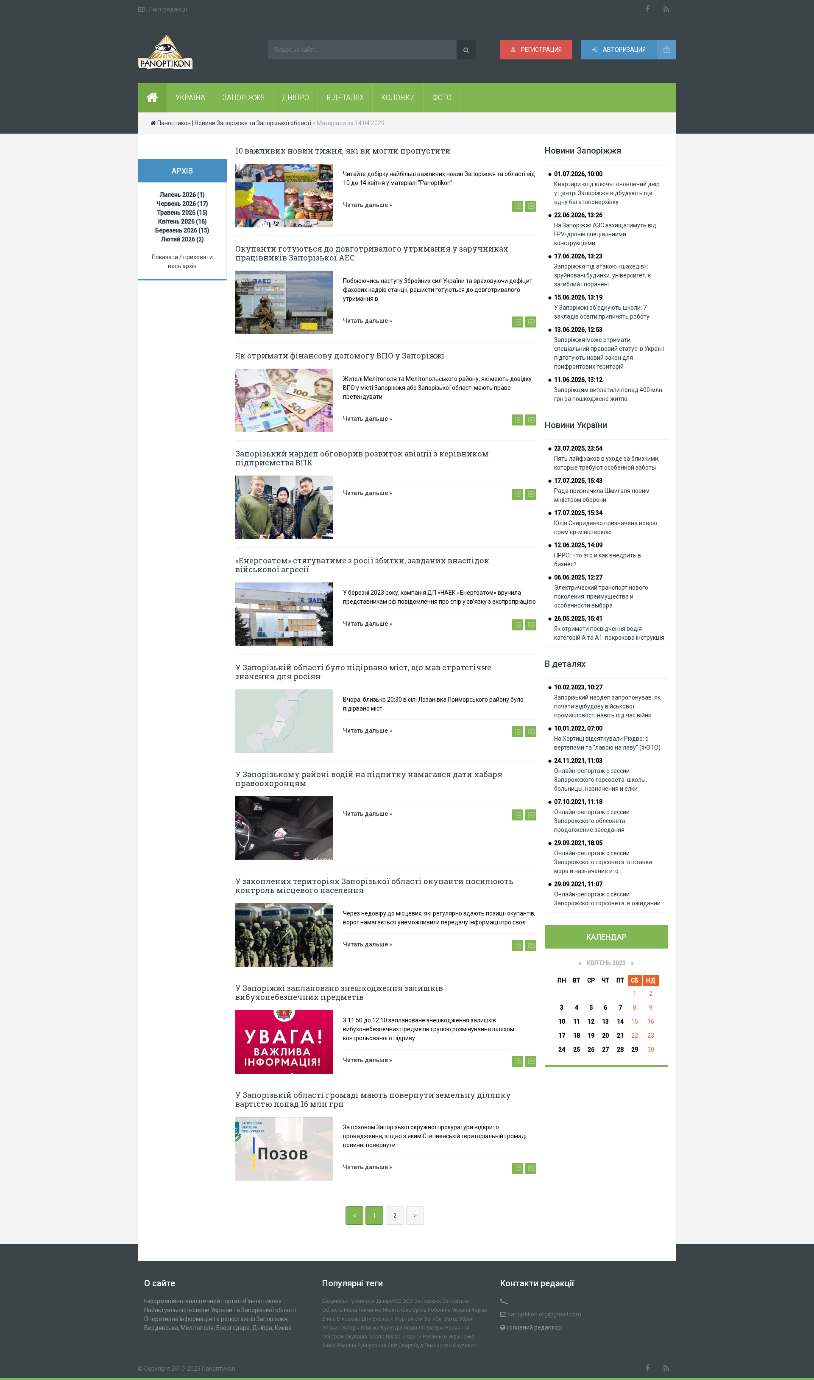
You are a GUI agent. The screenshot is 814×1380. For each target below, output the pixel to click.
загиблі (433, 1319)
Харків (479, 1310)
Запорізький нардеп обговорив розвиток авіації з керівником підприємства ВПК (362, 457)
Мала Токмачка (363, 1310)
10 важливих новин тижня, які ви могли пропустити (343, 151)
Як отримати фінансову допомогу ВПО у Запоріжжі (340, 355)
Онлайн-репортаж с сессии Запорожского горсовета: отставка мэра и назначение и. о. (603, 862)
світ (392, 1346)
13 (605, 1021)
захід (450, 1319)
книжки (370, 1328)
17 (561, 1035)
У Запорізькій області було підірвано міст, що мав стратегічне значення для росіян (363, 671)
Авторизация (624, 49)
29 (634, 1049)
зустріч (351, 1328)
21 (620, 1035)
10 (561, 1021)
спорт (406, 1346)
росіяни (346, 1346)
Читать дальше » (367, 205)
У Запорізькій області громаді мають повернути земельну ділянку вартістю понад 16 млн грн (373, 1099)
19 (591, 1035)
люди (410, 1328)
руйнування (371, 1346)
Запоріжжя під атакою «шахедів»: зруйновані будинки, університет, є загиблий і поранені (602, 275)
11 (576, 1021)
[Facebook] (647, 9)
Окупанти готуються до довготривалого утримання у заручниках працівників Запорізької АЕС (371, 253)
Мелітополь (397, 1310)
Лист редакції (167, 9)
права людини (403, 1337)
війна (329, 1319)
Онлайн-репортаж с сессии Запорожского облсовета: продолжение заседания (592, 821)
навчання (457, 1328)
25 (576, 1049)
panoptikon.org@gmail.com (544, 1314)
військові (348, 1319)
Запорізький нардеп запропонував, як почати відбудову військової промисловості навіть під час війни (607, 706)
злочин (331, 1328)
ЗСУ (408, 1301)
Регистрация (541, 49)
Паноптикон (218, 1368)
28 (620, 1049)
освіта (376, 1337)
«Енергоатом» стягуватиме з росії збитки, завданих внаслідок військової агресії (362, 564)
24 (561, 1049)
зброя (466, 1319)
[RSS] (666, 9)
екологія (383, 1319)
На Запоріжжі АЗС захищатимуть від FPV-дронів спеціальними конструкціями (605, 234)
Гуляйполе (362, 1301)
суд (418, 1346)
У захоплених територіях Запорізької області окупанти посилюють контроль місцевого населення (374, 885)
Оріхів (419, 1310)
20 (605, 1035)
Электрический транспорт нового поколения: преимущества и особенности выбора (601, 596)
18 (576, 1035)
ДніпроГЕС (388, 1301)
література (431, 1328)
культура (391, 1328)
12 (591, 1021)
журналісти (409, 1319)
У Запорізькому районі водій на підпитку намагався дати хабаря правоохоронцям (368, 778)
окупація (356, 1337)
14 (620, 1021)
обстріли (333, 1337)
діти (366, 1319)
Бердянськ (335, 1301)
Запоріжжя (427, 1301)
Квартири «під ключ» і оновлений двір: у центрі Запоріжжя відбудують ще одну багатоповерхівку (607, 193)
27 (605, 1049)
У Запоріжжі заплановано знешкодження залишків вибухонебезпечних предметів (339, 992)
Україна (461, 1310)
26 (591, 1049)
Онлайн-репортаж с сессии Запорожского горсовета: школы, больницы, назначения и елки (600, 779)
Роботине (439, 1310)
